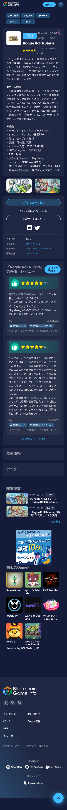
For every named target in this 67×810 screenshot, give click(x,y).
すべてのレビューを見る (33, 439)
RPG (38, 243)
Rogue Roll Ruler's (38, 43)
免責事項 (7, 745)
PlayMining (31, 248)
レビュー (28, 15)
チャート (43, 15)
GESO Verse (45, 248)
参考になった (19, 325)
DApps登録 (34, 721)
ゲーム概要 (13, 15)
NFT (28, 21)
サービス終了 (32, 253)
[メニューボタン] (61, 4)
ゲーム (7, 721)
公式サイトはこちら (33, 218)
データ (13, 21)
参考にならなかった (42, 325)
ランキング (9, 713)
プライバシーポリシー (25, 745)
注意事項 (43, 745)
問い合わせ (34, 713)
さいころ (30, 243)
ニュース (8, 735)
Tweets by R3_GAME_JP (22, 648)
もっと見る (54, 521)
